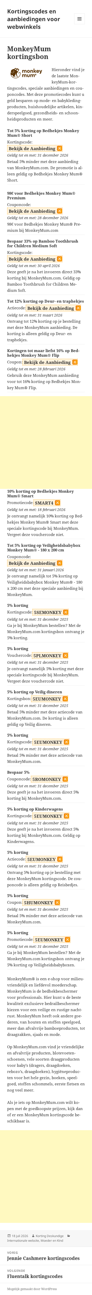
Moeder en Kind (52, 1240)
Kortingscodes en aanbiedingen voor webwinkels (33, 18)
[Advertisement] (46, 442)
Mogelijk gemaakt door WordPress (32, 1289)
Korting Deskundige (50, 1236)
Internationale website (23, 1240)
